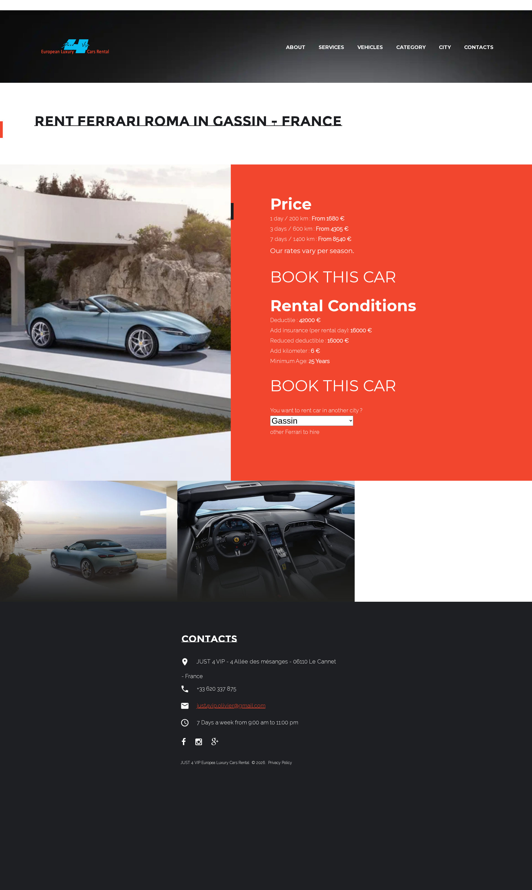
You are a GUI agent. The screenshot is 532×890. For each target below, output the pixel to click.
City (445, 47)
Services (331, 47)
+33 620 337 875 (216, 688)
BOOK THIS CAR (333, 276)
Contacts (478, 47)
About (295, 47)
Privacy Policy (279, 762)
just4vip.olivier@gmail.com (231, 705)
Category (411, 47)
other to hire (294, 432)
